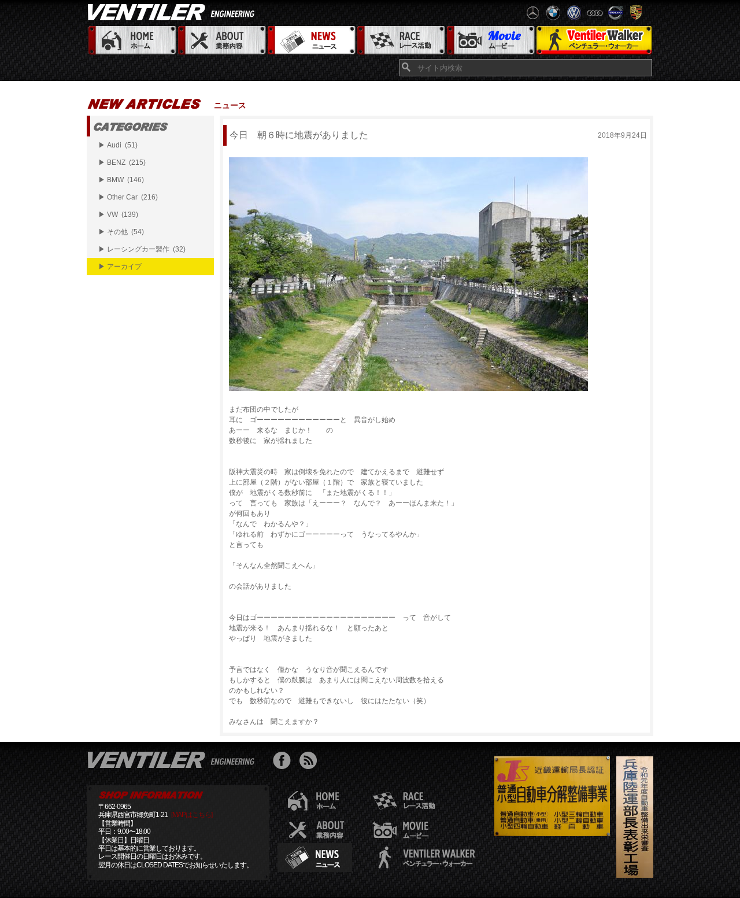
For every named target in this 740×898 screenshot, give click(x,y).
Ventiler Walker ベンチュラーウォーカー (594, 41)
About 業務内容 (221, 41)
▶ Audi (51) (118, 145)
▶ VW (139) (118, 214)
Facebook (285, 762)
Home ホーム (131, 41)
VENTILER (173, 11)
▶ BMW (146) (121, 180)
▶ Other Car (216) (128, 197)
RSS (311, 762)
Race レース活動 (400, 41)
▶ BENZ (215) (122, 162)
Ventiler (173, 759)
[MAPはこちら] (191, 815)
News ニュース (311, 41)
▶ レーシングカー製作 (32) (142, 249)
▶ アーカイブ (120, 267)
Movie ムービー (490, 41)
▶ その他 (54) (121, 232)
